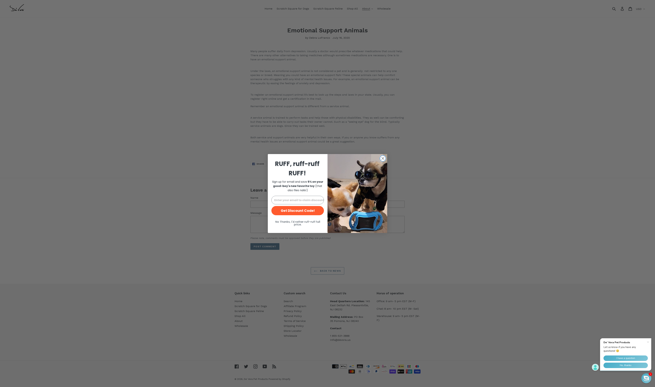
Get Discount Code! (298, 210)
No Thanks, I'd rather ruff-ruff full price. (297, 223)
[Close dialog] (383, 158)
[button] (646, 378)
